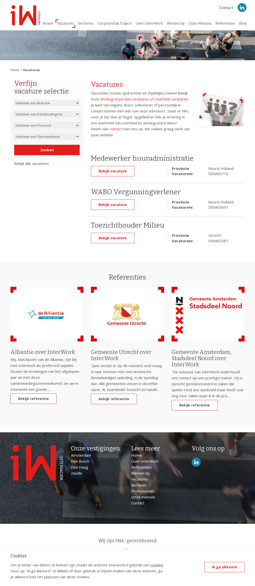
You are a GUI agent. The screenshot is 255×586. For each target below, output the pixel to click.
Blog (243, 23)
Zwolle (76, 473)
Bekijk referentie (33, 398)
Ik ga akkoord (224, 567)
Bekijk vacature (113, 171)
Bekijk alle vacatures (31, 163)
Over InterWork (149, 23)
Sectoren (85, 23)
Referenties (225, 23)
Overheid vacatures (171, 99)
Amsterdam (81, 455)
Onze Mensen (199, 23)
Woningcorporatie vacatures (124, 99)
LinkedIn (242, 7)
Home (48, 23)
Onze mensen (143, 496)
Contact (226, 7)
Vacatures (65, 23)
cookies (156, 564)
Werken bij (175, 23)
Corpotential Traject (114, 23)
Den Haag (79, 467)
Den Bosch (80, 461)
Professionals (143, 490)
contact (116, 128)
